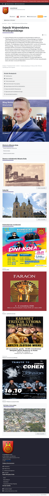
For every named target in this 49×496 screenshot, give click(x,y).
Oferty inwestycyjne (10, 81)
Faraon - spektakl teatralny (8, 313)
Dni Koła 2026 (5, 269)
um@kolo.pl (8, 460)
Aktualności (7, 466)
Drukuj (44, 34)
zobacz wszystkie (41, 188)
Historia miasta (6, 150)
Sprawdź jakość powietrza (11, 94)
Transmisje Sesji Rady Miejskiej (10, 483)
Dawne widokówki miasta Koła (10, 148)
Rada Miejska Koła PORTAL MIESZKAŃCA (15, 86)
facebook (12, 16)
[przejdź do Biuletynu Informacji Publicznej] (18, 16)
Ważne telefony (8, 78)
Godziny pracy (8, 76)
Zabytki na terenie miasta (8, 153)
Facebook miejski (8, 488)
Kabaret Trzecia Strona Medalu (9, 357)
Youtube (23, 16)
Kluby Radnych (6, 479)
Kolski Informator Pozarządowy (12, 83)
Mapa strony (7, 468)
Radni (4, 477)
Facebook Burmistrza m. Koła (10, 490)
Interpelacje (5, 481)
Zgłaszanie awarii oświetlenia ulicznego (14, 91)
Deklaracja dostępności (9, 470)
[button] (7, 420)
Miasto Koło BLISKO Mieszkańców (13, 89)
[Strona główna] (5, 10)
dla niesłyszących (32, 16)
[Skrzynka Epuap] (45, 16)
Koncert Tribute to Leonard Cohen (10, 401)
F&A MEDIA (43, 494)
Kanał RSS (6, 472)
